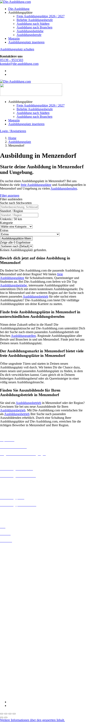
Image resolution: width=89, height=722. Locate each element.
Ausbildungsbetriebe (30, 31)
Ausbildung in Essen (13, 566)
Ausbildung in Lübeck (14, 595)
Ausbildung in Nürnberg (16, 610)
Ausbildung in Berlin (14, 548)
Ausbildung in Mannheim (17, 603)
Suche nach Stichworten (16, 203)
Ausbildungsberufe (29, 35)
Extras (4, 230)
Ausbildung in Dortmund (16, 555)
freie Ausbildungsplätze (36, 184)
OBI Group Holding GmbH (18, 673)
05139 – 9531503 (11, 60)
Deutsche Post (9, 636)
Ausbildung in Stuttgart (15, 614)
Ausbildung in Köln (13, 588)
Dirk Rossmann (10, 643)
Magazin (14, 38)
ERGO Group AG (12, 651)
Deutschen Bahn (11, 632)
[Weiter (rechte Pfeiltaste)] (5, 717)
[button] (32, 720)
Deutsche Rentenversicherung (19, 647)
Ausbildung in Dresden (15, 559)
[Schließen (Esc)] (14, 713)
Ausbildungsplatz (19, 142)
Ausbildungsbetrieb (35, 296)
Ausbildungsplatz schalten (17, 49)
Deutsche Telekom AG (15, 640)
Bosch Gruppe (9, 625)
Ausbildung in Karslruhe (16, 584)
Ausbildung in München (16, 607)
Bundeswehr (8, 629)
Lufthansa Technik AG (15, 669)
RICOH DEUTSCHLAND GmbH (23, 676)
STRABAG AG (11, 684)
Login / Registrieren (13, 131)
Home (12, 138)
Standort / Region (11, 211)
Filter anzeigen (9, 195)
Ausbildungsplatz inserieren (26, 42)
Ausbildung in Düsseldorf (17, 562)
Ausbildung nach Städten (33, 23)
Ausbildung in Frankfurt (16, 570)
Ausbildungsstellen (23, 335)
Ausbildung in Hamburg (16, 574)
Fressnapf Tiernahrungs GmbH (20, 662)
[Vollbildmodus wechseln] (5, 713)
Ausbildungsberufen (64, 188)
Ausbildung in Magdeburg (17, 599)
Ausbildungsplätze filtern (16, 238)
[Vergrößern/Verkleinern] (1, 713)
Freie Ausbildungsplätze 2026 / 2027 (41, 16)
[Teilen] (10, 713)
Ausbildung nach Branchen (34, 27)
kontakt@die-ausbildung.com (19, 63)
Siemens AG (8, 680)
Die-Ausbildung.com (24, 695)
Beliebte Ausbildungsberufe (35, 20)
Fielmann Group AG (13, 658)
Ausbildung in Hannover (16, 577)
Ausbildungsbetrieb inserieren (19, 512)
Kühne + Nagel (10, 665)
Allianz (5, 621)
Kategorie (6, 222)
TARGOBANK (10, 688)
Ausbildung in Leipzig (14, 592)
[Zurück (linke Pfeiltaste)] (1, 717)
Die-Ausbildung (18, 9)
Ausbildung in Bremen (15, 551)
